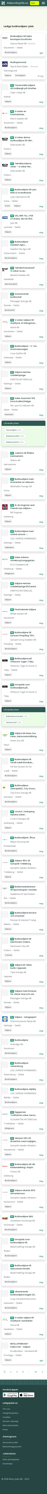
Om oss (6, 1409)
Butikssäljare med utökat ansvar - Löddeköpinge (22, 533)
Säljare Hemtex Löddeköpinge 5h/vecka (23, 585)
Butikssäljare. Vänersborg (19, 1065)
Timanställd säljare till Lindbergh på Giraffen (23, 87)
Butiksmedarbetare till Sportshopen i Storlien (23, 888)
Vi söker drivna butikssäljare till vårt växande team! (21, 139)
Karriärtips (8, 1463)
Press (5, 1429)
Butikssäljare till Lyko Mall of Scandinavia (23, 191)
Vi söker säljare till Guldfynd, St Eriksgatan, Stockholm (23, 322)
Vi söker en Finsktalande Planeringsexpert (19, 113)
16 (35, 1371)
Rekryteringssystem (12, 1446)
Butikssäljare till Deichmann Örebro (20, 940)
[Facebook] (14, 1471)
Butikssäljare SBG (22, 1216)
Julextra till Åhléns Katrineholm (22, 455)
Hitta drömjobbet (11, 1459)
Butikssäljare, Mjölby (23, 1089)
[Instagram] (4, 1471)
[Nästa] (42, 1371)
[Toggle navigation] (43, 3)
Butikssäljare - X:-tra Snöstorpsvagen (23, 348)
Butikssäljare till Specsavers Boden (20, 1267)
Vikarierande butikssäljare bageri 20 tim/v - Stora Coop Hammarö (22, 1293)
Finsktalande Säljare (23, 609)
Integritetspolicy (10, 1413)
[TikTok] (19, 1471)
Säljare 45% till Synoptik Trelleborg (20, 862)
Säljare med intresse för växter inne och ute (23, 993)
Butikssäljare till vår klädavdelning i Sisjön (22, 1166)
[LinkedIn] (9, 1471)
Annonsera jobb (10, 1442)
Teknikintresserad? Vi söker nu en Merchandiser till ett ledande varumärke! (22, 269)
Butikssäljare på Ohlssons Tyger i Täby (22, 660)
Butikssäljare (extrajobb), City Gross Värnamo (22, 787)
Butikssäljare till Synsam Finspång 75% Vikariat (22, 634)
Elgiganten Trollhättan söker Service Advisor (23, 1114)
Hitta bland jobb (10, 1425)
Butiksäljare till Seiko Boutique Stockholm (21, 38)
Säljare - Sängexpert (23, 1017)
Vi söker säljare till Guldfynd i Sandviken (22, 1319)
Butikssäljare (19, 1040)
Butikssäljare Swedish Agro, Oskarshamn (19, 243)
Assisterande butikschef (19, 295)
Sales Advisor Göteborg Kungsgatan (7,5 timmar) (22, 559)
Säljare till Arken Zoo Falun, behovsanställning (23, 735)
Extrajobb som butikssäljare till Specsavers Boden (20, 1241)
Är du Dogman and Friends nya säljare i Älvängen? (22, 507)
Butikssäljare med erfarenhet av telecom (22, 481)
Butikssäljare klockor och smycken (23, 914)
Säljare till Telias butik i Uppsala (21, 966)
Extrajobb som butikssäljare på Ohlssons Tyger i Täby (22, 686)
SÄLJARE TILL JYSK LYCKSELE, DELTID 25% (21, 217)
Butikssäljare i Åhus (23, 837)
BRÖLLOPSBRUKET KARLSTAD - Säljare (20, 1345)
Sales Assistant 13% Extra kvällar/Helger (22, 400)
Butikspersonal (18, 62)
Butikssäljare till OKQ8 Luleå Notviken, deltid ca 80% (21, 761)
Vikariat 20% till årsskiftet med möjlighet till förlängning (23, 1140)
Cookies (6, 1417)
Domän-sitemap (10, 1421)
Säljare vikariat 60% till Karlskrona (22, 1192)
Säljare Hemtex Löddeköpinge (20, 374)
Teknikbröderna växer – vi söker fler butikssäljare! (20, 165)
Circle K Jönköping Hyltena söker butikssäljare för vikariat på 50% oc (23, 813)
